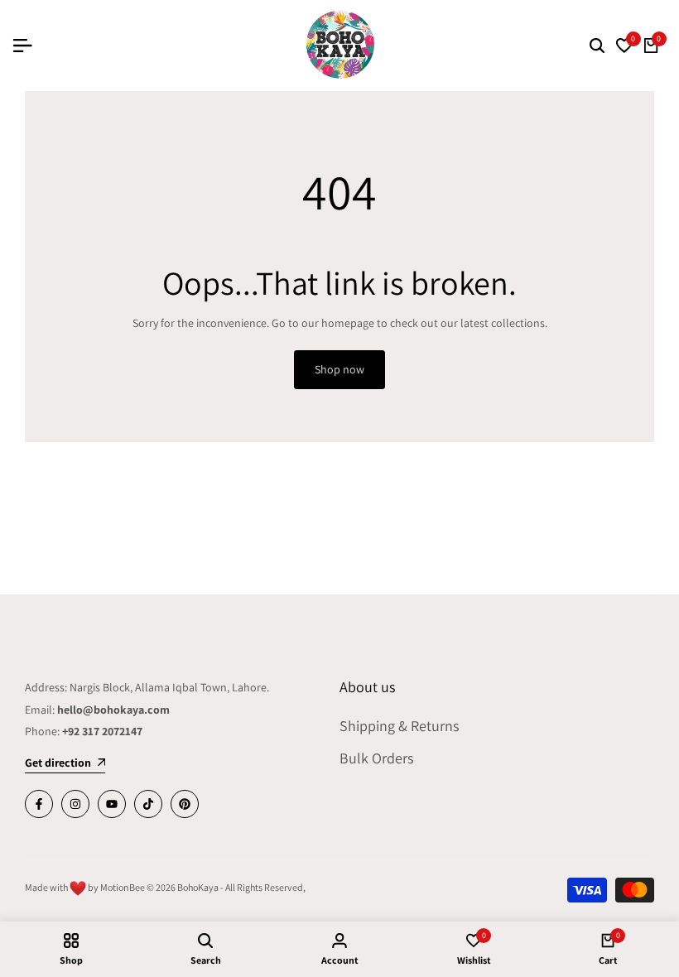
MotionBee (122, 887)
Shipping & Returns (399, 725)
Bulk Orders (376, 758)
